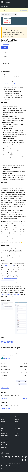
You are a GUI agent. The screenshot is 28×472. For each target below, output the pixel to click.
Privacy (3, 424)
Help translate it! (23, 10)
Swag (17, 435)
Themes (17, 419)
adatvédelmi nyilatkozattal (10, 278)
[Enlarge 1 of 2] (11, 304)
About (2, 416)
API (8, 284)
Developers (4, 433)
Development (6, 63)
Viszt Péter (6, 44)
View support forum (6, 408)
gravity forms (23, 381)
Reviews (5, 56)
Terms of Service (5, 294)
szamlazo (24, 384)
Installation (5, 60)
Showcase (17, 416)
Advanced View (5, 388)
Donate (17, 433)
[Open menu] (26, 2)
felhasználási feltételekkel (7, 280)
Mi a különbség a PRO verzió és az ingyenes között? (8, 342)
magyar (19, 384)
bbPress (4, 445)
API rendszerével (9, 265)
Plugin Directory (5, 6)
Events (16, 431)
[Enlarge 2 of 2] (24, 304)
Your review (4, 398)
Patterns (17, 424)
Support (5, 67)
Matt (3, 442)
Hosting (3, 421)
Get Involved (18, 428)
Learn (2, 428)
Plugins (16, 421)
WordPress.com (6, 440)
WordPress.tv (5, 435)
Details (4, 53)
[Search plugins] (15, 14)
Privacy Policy (16, 294)
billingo (18, 381)
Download (4, 47)
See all (25, 398)
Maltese (7, 453)
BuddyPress (5, 447)
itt (14, 186)
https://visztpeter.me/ (9, 83)
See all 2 (25, 378)
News (2, 419)
